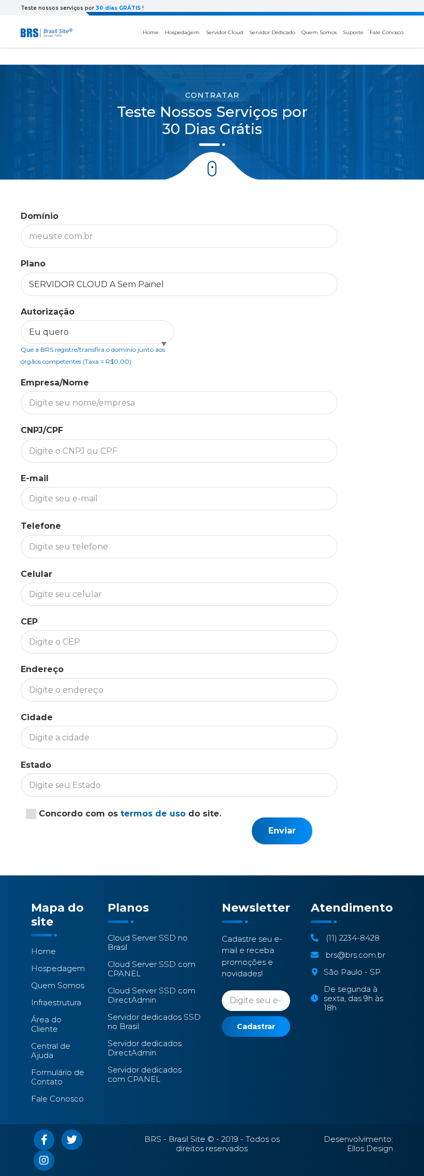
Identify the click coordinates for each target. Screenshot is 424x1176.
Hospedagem (182, 32)
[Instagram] (44, 1160)
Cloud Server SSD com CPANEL (151, 969)
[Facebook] (44, 1139)
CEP (29, 622)
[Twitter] (72, 1139)
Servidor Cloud (224, 32)
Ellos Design (370, 1148)
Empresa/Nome (55, 383)
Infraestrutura (56, 1002)
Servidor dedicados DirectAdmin (144, 1048)
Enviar (282, 831)
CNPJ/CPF (42, 430)
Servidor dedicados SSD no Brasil (154, 1022)
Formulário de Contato (57, 1077)
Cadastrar (256, 1026)
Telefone (41, 526)
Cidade (37, 717)
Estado (36, 765)
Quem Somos (319, 32)
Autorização (47, 312)
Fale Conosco (386, 32)
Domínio (39, 216)
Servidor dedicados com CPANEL (144, 1074)
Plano (33, 264)
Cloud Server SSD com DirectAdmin (151, 995)
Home (151, 32)
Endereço (42, 669)
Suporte (353, 32)
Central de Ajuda (50, 1050)
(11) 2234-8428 (352, 938)
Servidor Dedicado (272, 32)
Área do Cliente (46, 1024)
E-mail (35, 478)
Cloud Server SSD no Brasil (148, 942)
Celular (36, 574)
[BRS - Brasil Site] (46, 32)
